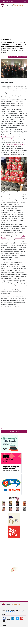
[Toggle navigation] (24, 1)
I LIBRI (7, 1)
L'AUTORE (3, 1)
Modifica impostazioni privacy (18, 611)
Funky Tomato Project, (7, 137)
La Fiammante (13, 139)
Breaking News (6, 39)
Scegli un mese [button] (14, 431)
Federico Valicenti (20, 238)
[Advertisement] (14, 23)
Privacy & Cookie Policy (7, 611)
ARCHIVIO (11, 1)
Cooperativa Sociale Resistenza (15, 144)
